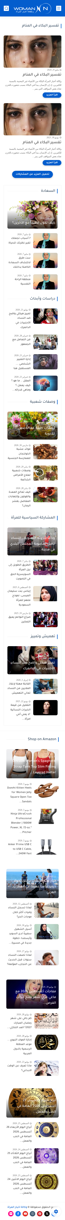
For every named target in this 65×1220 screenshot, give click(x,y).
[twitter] (47, 1213)
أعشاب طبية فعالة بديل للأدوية (36, 431)
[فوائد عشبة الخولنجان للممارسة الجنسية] (45, 451)
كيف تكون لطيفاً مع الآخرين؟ (33, 223)
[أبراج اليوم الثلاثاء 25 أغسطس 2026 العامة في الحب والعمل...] (46, 1155)
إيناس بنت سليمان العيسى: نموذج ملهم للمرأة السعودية (19, 598)
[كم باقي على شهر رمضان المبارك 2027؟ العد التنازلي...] (46, 1020)
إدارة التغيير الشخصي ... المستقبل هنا (22, 364)
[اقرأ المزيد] (52, 95)
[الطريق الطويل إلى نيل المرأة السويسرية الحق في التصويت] (45, 567)
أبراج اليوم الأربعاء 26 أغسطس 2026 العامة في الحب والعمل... (19, 1134)
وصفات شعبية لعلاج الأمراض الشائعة (21, 475)
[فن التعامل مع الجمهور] (45, 342)
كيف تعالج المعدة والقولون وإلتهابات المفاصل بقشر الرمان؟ (19, 499)
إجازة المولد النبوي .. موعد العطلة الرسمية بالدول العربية (19, 1047)
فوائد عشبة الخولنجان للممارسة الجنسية (19, 454)
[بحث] (6, 8)
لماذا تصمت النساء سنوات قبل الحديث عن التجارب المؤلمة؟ (19, 960)
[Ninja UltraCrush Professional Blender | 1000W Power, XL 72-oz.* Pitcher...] (46, 816)
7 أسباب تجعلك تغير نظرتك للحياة (19, 241)
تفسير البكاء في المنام (42, 75)
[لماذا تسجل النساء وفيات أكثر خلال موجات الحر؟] (46, 910)
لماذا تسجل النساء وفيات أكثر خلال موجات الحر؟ (20, 912)
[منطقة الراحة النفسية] (45, 282)
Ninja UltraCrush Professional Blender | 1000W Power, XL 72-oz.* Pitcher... (21, 823)
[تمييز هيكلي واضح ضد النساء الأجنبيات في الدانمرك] (45, 316)
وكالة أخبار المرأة (17, 1207)
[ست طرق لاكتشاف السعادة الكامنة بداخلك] (45, 260)
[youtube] (25, 1213)
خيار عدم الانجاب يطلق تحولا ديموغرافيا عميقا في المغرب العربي (34, 886)
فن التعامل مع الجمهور (21, 342)
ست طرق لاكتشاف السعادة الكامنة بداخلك (19, 263)
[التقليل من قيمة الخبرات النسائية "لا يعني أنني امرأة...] (45, 707)
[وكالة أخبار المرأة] (32, 8)
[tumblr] (32, 1213)
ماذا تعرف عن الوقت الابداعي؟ (19, 1068)
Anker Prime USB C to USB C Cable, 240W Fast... (20, 849)
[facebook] (18, 1213)
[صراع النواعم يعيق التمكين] (45, 619)
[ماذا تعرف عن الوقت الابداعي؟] (46, 1068)
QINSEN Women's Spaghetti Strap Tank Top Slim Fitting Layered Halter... (34, 767)
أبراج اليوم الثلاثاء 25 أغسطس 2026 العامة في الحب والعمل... (19, 1160)
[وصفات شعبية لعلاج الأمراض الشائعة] (45, 473)
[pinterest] (39, 1213)
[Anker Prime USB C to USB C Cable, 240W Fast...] (46, 847)
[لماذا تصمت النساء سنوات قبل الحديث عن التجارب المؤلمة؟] (46, 957)
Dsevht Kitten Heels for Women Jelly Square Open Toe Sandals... (19, 795)
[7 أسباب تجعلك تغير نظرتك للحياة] (45, 240)
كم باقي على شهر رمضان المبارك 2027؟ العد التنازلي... (19, 1023)
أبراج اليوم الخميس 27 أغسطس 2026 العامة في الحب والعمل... (36, 1106)
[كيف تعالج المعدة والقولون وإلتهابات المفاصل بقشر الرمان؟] (45, 494)
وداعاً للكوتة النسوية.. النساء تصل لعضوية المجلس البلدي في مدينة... (32, 544)
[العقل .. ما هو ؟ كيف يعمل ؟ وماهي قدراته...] (45, 383)
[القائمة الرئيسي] (58, 8)
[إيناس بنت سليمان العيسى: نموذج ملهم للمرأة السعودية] (45, 593)
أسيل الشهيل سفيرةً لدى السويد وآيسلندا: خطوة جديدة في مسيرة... (20, 936)
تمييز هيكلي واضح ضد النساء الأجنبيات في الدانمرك (20, 320)
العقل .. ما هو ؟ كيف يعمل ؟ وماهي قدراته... (21, 386)
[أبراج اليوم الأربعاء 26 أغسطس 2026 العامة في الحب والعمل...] (46, 1129)
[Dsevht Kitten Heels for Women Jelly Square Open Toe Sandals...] (46, 790)
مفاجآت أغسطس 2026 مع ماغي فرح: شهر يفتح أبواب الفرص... (35, 997)
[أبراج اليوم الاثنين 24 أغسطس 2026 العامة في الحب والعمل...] (46, 1181)
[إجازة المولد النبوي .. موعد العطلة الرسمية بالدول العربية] (46, 1042)
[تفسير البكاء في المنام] (32, 51)
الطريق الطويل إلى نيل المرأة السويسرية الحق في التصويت (19, 572)
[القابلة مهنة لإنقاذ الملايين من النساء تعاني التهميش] (45, 686)
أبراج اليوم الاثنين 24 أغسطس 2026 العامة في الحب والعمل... (19, 1186)
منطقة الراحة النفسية (23, 282)
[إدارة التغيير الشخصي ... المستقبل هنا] (45, 361)
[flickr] (11, 1213)
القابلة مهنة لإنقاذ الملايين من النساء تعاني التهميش (19, 689)
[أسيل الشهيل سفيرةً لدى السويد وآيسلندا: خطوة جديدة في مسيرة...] (46, 931)
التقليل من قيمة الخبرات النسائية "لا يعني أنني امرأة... (20, 712)
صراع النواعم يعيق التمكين (19, 619)
